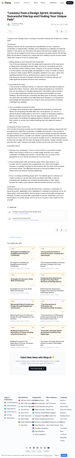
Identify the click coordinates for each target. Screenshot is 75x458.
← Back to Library (15, 237)
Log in (62, 2)
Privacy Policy (48, 455)
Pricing (43, 2)
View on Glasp (24, 213)
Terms (33, 451)
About (36, 2)
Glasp (21, 23)
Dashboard (53, 2)
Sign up (70, 2)
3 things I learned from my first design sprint (27, 212)
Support (28, 451)
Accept (64, 455)
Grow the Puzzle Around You (22, 218)
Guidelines (46, 451)
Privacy (40, 451)
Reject (57, 455)
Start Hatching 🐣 (36, 368)
